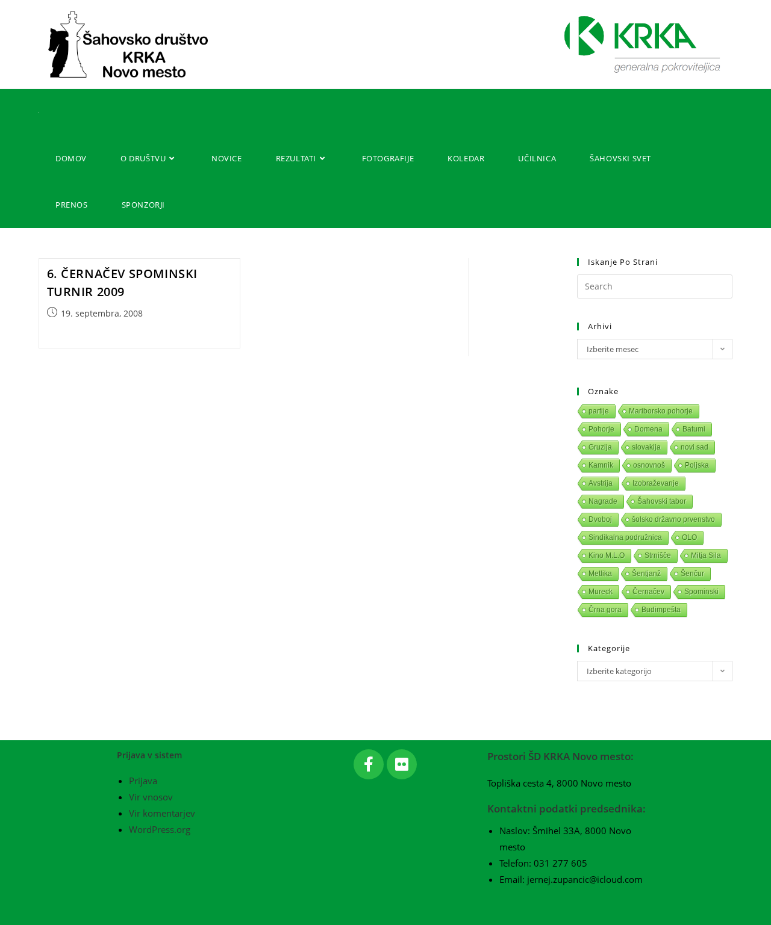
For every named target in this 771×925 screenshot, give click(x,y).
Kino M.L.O (606, 555)
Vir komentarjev (162, 813)
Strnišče (658, 555)
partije (598, 411)
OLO (689, 537)
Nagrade (602, 501)
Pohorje (601, 429)
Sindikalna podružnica (625, 537)
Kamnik (600, 465)
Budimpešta (661, 609)
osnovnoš (649, 465)
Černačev (648, 591)
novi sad (694, 447)
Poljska (697, 465)
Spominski (701, 591)
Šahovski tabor (661, 501)
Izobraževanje (655, 483)
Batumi (693, 429)
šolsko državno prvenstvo (673, 519)
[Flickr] (402, 764)
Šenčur (692, 573)
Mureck (600, 591)
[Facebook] (369, 764)
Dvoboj (600, 519)
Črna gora (605, 609)
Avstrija (600, 483)
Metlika (600, 573)
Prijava (143, 781)
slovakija (646, 447)
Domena (648, 429)
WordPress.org (159, 829)
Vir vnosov (151, 797)
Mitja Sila (706, 555)
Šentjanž (646, 573)
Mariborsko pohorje (661, 411)
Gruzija (600, 447)
